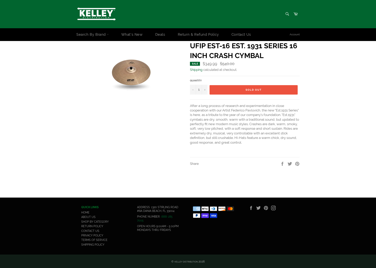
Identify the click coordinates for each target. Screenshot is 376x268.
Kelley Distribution (186, 261)
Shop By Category (95, 221)
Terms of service (94, 240)
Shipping (196, 70)
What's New (132, 34)
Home (85, 212)
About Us (88, 217)
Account (295, 34)
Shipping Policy (92, 244)
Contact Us (241, 34)
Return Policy (92, 226)
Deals (160, 34)
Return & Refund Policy (198, 34)
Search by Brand (91, 34)
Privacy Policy (92, 235)
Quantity (196, 80)
